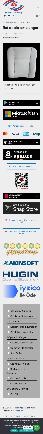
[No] (40, 426)
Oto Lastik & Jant (19, 378)
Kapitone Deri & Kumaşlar (23, 327)
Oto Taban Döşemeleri (22, 332)
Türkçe (9, 416)
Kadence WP (17, 411)
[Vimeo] (13, 15)
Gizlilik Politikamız (26, 431)
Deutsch (33, 416)
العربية (25, 416)
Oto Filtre (15, 394)
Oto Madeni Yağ (18, 383)
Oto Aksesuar (17, 358)
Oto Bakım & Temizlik (18, 389)
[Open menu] (38, 6)
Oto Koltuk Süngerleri (21, 342)
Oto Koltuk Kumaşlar (20, 363)
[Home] (3, 22)
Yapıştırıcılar (13, 321)
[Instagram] (4, 15)
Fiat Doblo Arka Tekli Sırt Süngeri (20, 85)
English (17, 416)
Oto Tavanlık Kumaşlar (21, 316)
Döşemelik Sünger (16, 337)
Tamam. (14, 431)
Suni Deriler (16, 353)
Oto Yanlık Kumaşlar (20, 311)
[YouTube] (9, 15)
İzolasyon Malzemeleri (22, 348)
